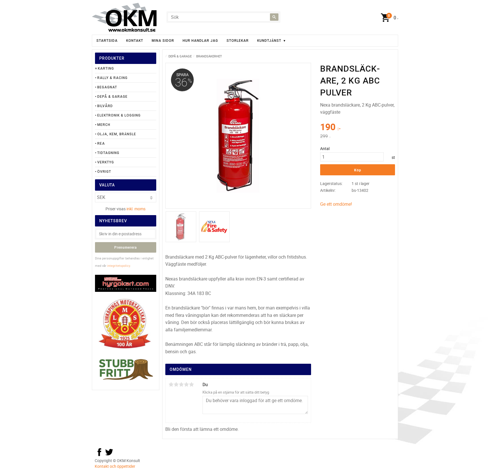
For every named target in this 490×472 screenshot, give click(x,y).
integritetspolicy (118, 265)
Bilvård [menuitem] (105, 106)
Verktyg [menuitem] (105, 162)
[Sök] (274, 17)
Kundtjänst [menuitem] (269, 41)
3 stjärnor (181, 384)
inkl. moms (135, 208)
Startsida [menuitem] (107, 41)
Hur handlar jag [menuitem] (200, 41)
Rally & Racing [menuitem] (112, 78)
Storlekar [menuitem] (238, 41)
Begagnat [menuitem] (107, 87)
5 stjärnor (191, 384)
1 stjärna (171, 384)
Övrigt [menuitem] (104, 172)
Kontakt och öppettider (115, 466)
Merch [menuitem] (103, 125)
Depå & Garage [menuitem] (112, 97)
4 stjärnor (186, 384)
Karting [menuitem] (106, 68)
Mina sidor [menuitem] (163, 41)
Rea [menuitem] (101, 143)
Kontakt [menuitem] (134, 41)
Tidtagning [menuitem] (108, 153)
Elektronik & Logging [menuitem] (119, 115)
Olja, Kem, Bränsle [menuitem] (116, 134)
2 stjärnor (176, 384)
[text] (357, 127)
